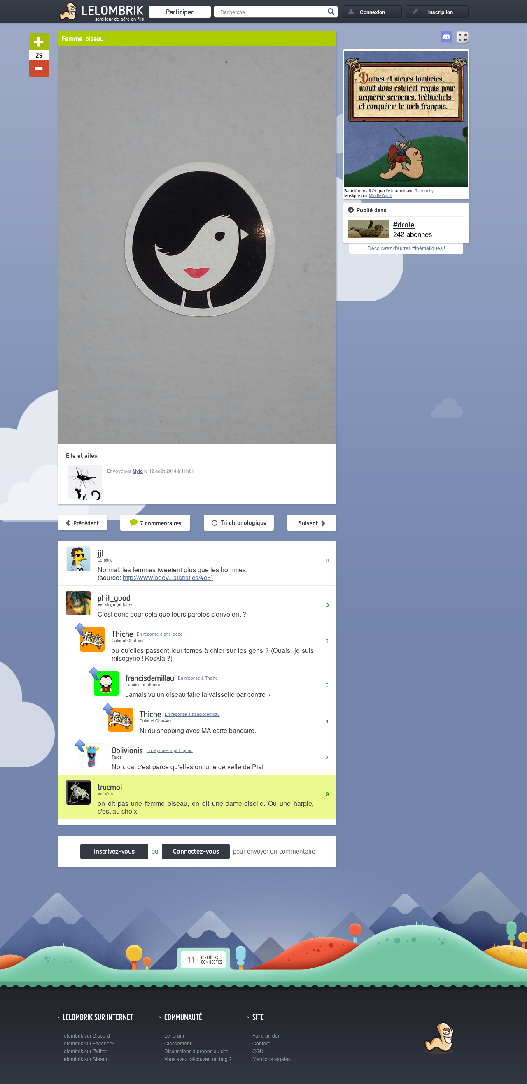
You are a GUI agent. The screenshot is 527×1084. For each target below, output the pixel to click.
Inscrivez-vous (114, 851)
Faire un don (266, 1035)
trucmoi (110, 787)
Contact (261, 1043)
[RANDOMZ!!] (462, 38)
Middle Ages (380, 195)
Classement (177, 1043)
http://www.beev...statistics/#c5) (168, 577)
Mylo (138, 471)
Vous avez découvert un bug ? (198, 1058)
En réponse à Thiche (198, 678)
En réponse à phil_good (160, 634)
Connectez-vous (196, 851)
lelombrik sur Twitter (85, 1050)
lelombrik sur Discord (86, 1035)
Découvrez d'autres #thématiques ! (406, 248)
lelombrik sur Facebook (89, 1043)
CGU (258, 1050)
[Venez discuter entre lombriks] (446, 38)
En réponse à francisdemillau (192, 714)
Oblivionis (127, 750)
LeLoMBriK (438, 1038)
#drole (404, 224)
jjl (100, 553)
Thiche (122, 633)
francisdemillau (150, 677)
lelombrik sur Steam (85, 1058)
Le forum (174, 1035)
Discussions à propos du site (196, 1050)
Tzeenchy (424, 190)
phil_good (114, 597)
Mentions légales (271, 1058)
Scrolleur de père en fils (119, 18)
